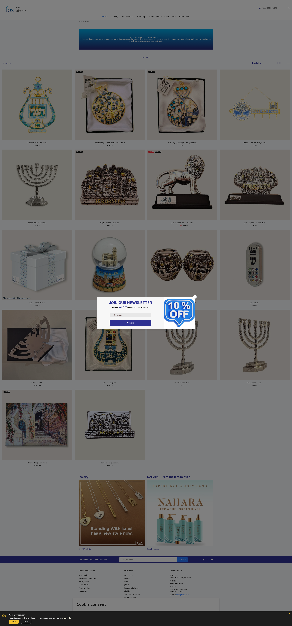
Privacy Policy (67, 618)
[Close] (290, 614)
